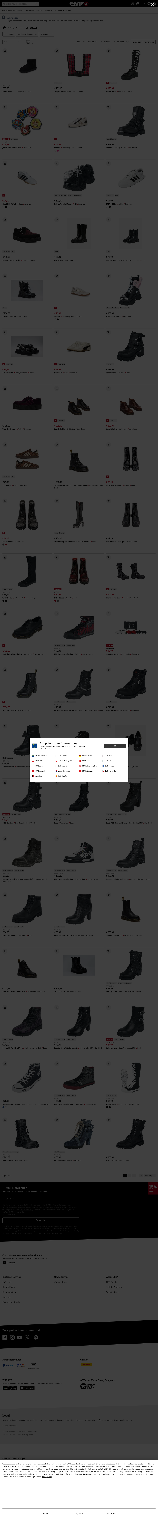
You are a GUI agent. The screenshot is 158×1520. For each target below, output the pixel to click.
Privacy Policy (47, 1477)
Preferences (112, 1513)
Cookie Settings (148, 1474)
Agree (45, 1514)
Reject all (79, 1514)
